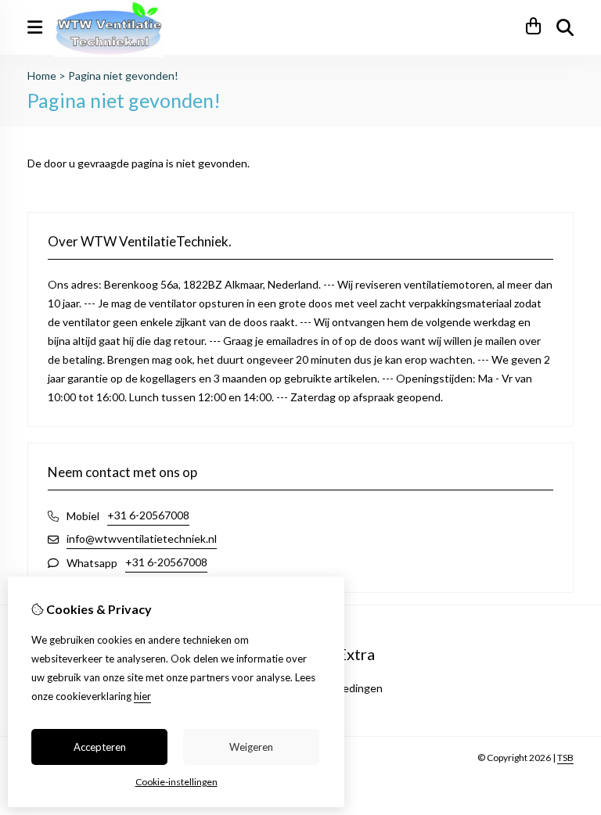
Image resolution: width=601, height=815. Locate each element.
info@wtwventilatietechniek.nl (142, 538)
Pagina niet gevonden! (123, 75)
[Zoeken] (565, 27)
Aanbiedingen (349, 688)
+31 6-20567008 (148, 515)
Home (41, 75)
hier (142, 696)
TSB (565, 757)
